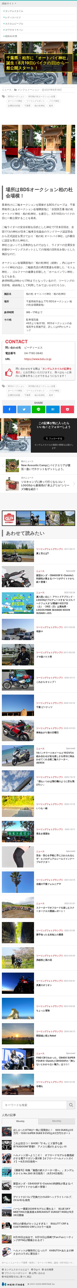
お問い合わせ (38, 1273)
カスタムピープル (14, 23)
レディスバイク (13, 17)
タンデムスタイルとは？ (16, 1269)
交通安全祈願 (14, 105)
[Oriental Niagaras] (53, 518)
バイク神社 (54, 101)
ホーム (5, 1262)
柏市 (51, 105)
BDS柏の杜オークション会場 (41, 96)
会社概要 (48, 1269)
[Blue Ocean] (38, 518)
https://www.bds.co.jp (37, 359)
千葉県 (27, 105)
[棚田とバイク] (23, 518)
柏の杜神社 (40, 105)
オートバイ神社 (15, 101)
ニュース (7, 89)
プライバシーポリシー (15, 1273)
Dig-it (37, 1269)
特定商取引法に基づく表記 (17, 1276)
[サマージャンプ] (68, 518)
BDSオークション (16, 96)
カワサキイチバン (14, 29)
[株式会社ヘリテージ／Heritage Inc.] (13, 1284)
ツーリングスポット (35, 101)
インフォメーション (28, 89)
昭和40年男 (11, 36)
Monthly (56, 1121)
